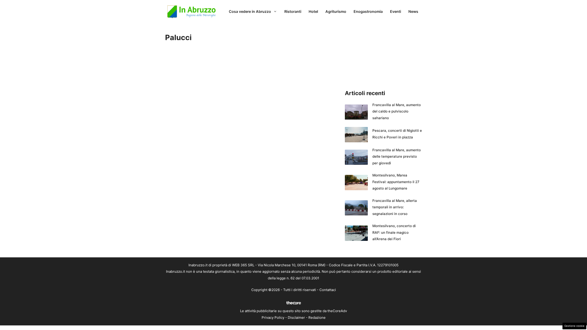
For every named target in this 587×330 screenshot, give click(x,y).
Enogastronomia (368, 11)
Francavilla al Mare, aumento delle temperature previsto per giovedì (396, 156)
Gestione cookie (574, 325)
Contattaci (327, 290)
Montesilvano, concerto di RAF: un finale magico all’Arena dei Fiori (394, 232)
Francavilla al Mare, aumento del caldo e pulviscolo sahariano (396, 111)
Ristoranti (292, 11)
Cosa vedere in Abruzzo (250, 11)
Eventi (395, 11)
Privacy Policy (273, 317)
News (413, 11)
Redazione (317, 317)
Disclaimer (296, 317)
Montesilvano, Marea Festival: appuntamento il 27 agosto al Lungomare (395, 181)
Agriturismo (335, 11)
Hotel (313, 11)
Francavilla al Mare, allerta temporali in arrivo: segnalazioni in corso (394, 207)
